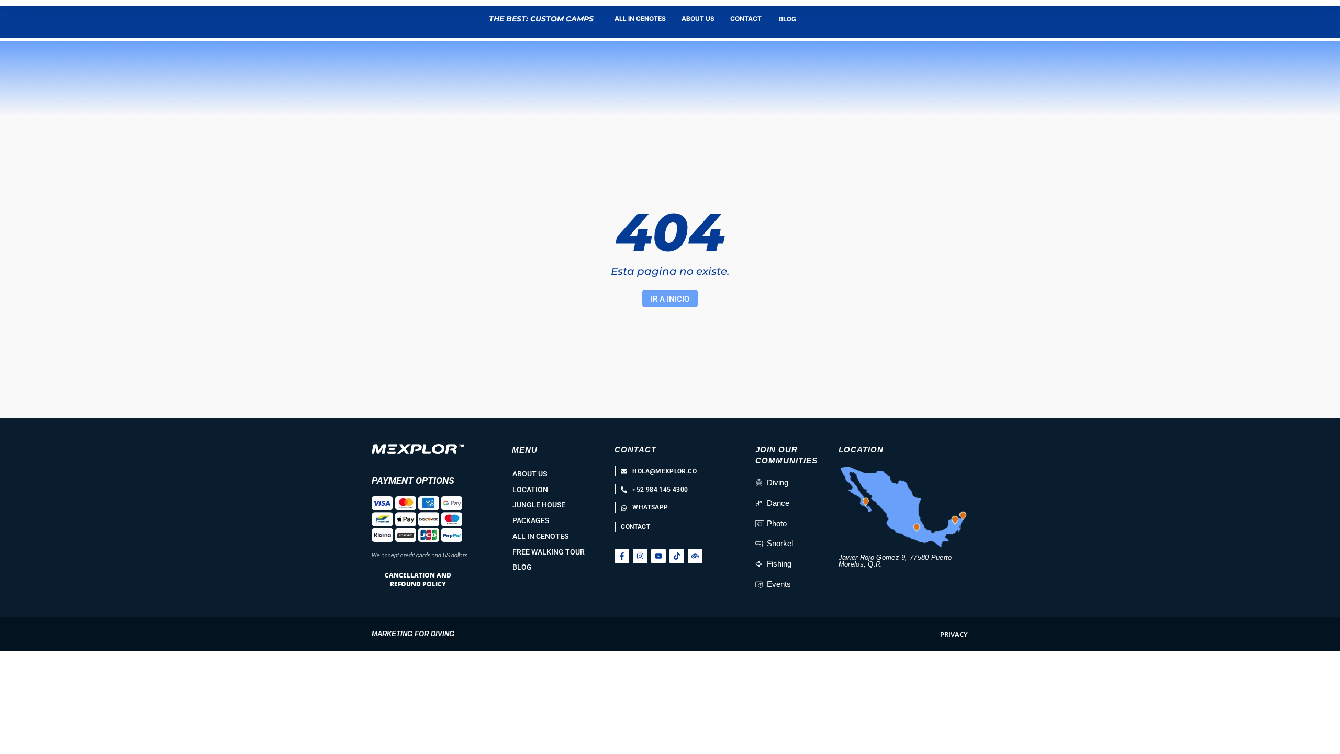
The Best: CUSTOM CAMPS (541, 19)
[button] (954, 634)
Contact (635, 449)
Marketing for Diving (413, 634)
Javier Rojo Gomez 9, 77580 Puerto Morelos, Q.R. (895, 560)
